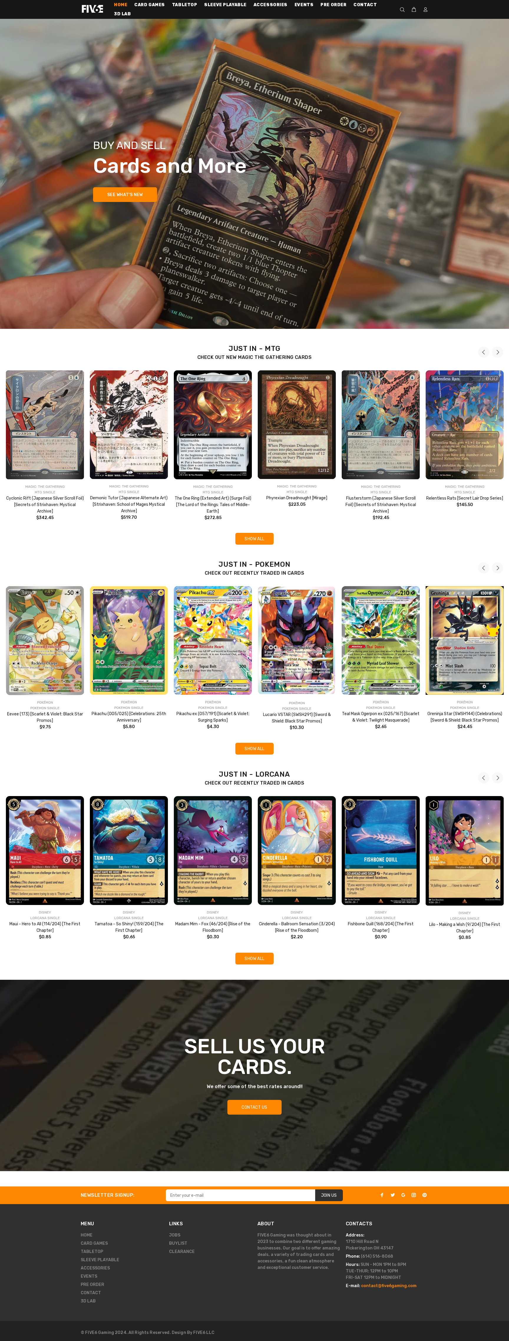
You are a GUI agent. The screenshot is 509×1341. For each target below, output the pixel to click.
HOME (86, 1235)
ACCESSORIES (95, 1268)
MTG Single (45, 492)
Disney (45, 912)
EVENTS (89, 1276)
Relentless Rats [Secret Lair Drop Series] (464, 498)
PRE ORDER (92, 1284)
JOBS (174, 1235)
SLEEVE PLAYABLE (100, 1259)
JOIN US (329, 1195)
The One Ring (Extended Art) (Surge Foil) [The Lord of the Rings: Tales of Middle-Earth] (213, 505)
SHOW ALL (254, 538)
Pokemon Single (45, 708)
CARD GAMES (94, 1243)
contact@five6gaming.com (389, 1285)
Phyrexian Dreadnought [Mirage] (296, 497)
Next (497, 352)
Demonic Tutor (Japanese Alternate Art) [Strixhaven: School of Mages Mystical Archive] (129, 504)
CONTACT (91, 1292)
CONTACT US (254, 1107)
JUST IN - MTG (254, 348)
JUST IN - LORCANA (254, 774)
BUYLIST (178, 1243)
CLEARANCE (182, 1251)
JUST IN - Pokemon (254, 564)
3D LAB (88, 1301)
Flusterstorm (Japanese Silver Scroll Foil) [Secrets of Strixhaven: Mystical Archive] (381, 505)
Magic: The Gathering (45, 487)
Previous (483, 352)
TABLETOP (92, 1251)
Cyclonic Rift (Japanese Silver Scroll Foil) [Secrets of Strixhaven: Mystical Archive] (45, 505)
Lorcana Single (45, 918)
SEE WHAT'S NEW (125, 194)
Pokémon (45, 702)
